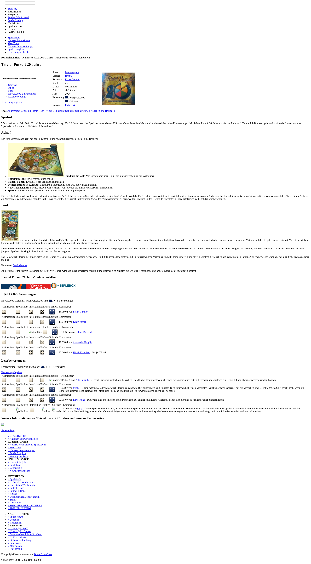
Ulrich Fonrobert (81, 352)
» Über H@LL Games (19, 531)
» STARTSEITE (17, 435)
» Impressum (14, 543)
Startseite (12, 8)
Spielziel (12, 85)
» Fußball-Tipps (16, 488)
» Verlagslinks (15, 468)
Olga (79, 408)
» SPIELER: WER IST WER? (25, 505)
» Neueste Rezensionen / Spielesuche (27, 444)
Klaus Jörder (79, 321)
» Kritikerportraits (17, 537)
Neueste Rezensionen (19, 40)
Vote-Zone (13, 43)
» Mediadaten (15, 546)
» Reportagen (15, 522)
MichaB (77, 388)
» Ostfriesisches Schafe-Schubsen (25, 534)
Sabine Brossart (84, 332)
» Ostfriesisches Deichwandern (24, 496)
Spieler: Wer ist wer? (18, 17)
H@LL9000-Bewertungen (22, 93)
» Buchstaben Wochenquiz (21, 485)
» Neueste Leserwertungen (21, 450)
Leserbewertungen (17, 96)
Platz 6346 (70, 105)
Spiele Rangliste (16, 49)
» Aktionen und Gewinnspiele (23, 438)
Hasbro (69, 75)
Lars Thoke (79, 399)
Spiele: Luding (15, 20)
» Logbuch (13, 519)
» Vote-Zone (14, 447)
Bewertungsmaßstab (18, 52)
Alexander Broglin (82, 342)
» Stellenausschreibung (19, 540)
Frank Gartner (72, 79)
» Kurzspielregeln (17, 462)
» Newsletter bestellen (19, 470)
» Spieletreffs (14, 479)
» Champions (14, 502)
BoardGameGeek (43, 554)
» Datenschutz (15, 548)
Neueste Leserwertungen (20, 46)
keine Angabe (72, 72)
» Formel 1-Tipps (16, 491)
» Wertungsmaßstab (18, 456)
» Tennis (12, 499)
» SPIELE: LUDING (19, 508)
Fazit (10, 90)
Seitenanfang (8, 430)
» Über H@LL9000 (18, 528)
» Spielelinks (14, 465)
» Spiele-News (15, 516)
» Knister (12, 493)
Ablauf (11, 87)
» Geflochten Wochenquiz (21, 482)
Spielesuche (14, 37)
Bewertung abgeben (12, 102)
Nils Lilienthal (83, 380)
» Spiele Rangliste (17, 453)
